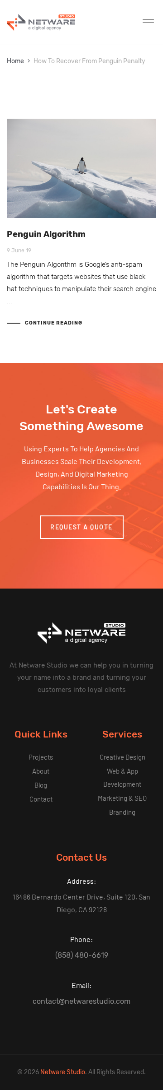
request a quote (81, 527)
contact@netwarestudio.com (81, 1001)
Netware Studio (62, 1072)
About (40, 771)
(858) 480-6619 (81, 955)
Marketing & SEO (122, 798)
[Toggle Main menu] (149, 23)
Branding (122, 812)
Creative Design (122, 757)
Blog (40, 785)
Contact (41, 799)
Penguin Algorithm (46, 234)
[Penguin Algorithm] (81, 168)
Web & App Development (122, 777)
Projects (41, 757)
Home (15, 61)
